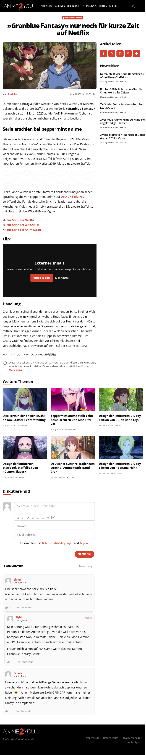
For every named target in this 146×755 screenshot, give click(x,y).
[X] (111, 53)
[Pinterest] (128, 53)
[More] (136, 53)
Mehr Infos (62, 277)
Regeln (84, 543)
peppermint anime (72, 17)
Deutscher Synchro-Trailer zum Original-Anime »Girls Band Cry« (73, 468)
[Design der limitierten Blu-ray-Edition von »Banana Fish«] (121, 447)
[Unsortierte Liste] (42, 518)
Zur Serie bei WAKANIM (23, 225)
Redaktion (12, 94)
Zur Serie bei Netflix (20, 220)
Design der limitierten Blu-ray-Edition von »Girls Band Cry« (120, 418)
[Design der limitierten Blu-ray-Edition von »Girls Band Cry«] (121, 399)
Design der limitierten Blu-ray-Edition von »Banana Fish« (120, 466)
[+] (53, 517)
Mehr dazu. (16, 370)
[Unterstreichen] (27, 518)
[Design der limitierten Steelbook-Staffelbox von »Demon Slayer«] (25, 447)
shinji (89, 617)
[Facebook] (103, 53)
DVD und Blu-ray (72, 197)
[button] (133, 6)
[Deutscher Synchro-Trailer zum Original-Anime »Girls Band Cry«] (73, 447)
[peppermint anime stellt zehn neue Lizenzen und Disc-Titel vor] (73, 399)
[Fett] (17, 518)
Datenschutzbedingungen (57, 543)
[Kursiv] (22, 518)
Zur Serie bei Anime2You (24, 230)
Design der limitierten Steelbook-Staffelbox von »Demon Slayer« (20, 468)
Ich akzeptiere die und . (54, 543)
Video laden (41, 278)
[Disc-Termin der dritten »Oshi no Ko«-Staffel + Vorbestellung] (25, 399)
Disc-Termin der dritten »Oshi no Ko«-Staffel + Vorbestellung (24, 418)
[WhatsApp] (120, 53)
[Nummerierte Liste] (37, 518)
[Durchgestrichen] (32, 518)
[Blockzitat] (47, 518)
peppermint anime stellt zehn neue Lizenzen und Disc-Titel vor (72, 420)
